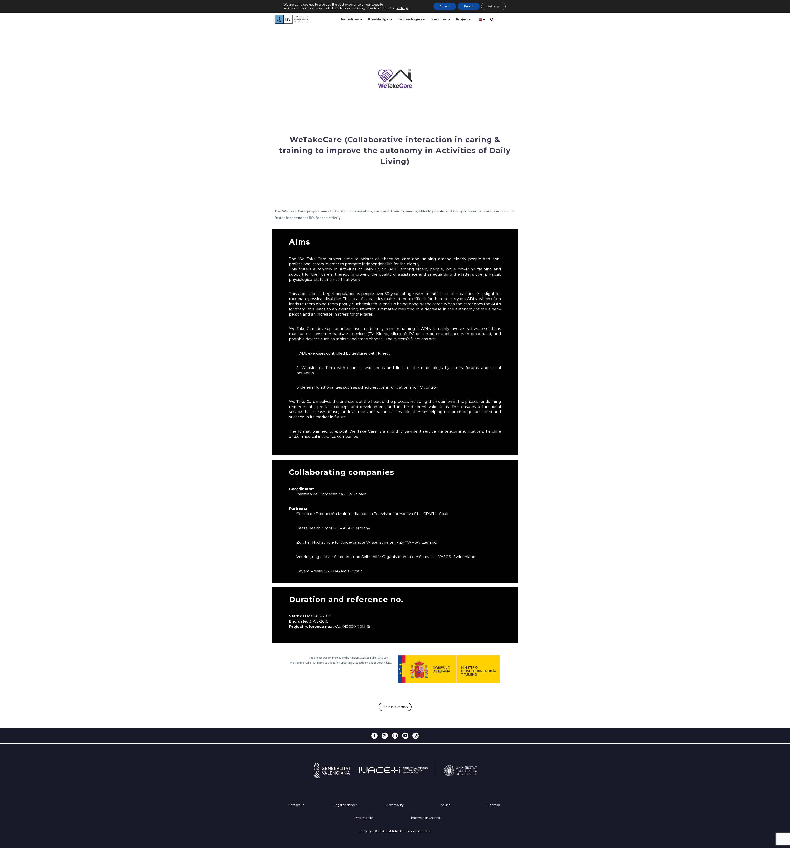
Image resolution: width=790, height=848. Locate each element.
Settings (493, 6)
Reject (468, 6)
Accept (445, 6)
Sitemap (494, 805)
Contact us (296, 805)
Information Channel (426, 818)
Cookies (444, 805)
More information (395, 707)
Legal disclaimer (345, 805)
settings (402, 8)
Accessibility (395, 805)
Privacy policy (364, 818)
